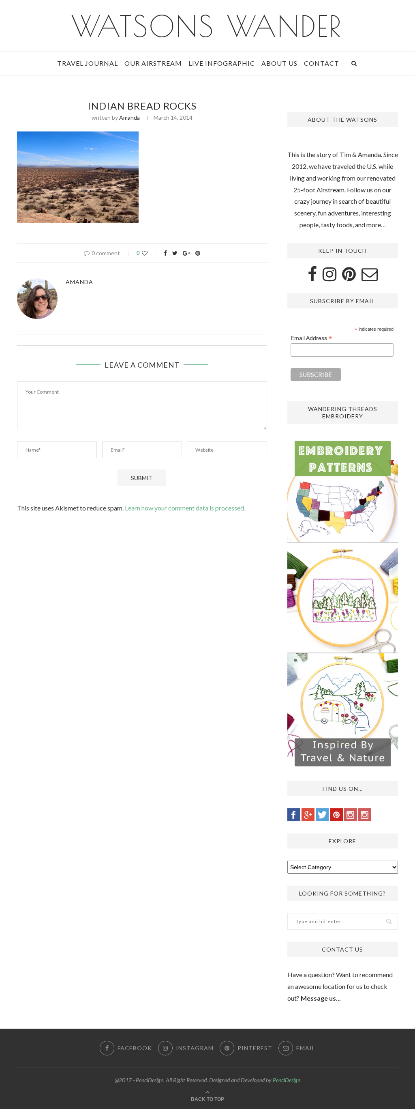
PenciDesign (286, 1080)
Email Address (311, 338)
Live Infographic (221, 63)
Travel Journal (87, 63)
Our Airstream (153, 63)
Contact (321, 63)
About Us (279, 63)
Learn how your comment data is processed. (185, 508)
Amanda (129, 117)
